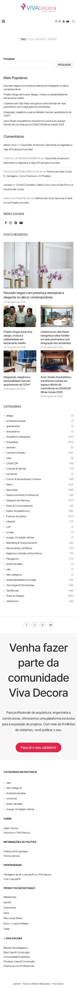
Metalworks (10, 896)
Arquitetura (39, 442)
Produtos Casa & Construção (19, 961)
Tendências (39, 590)
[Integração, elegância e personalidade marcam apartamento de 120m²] (20, 361)
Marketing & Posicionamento (39, 542)
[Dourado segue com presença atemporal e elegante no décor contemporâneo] (38, 265)
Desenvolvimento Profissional (39, 494)
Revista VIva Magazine (16, 947)
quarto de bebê (39, 563)
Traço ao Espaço (39, 595)
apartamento (39, 426)
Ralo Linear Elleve (13, 918)
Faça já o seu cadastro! (38, 747)
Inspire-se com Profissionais (19, 965)
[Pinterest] (63, 21)
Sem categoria (39, 574)
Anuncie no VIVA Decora (17, 832)
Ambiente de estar (39, 420)
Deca (6, 912)
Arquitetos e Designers (39, 436)
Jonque (8, 184)
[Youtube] (67, 21)
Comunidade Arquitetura (17, 956)
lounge (39, 532)
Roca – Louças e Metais (16, 923)
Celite (7, 928)
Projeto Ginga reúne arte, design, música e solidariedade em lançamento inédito (18, 337)
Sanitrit (7, 902)
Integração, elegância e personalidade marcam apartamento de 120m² (17, 380)
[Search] (73, 21)
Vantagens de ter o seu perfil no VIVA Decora (27, 874)
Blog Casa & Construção (17, 952)
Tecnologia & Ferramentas (39, 585)
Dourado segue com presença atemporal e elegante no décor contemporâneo (34, 295)
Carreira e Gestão (39, 452)
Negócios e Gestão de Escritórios (39, 553)
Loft (39, 526)
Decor (39, 484)
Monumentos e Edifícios (39, 548)
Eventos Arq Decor (39, 516)
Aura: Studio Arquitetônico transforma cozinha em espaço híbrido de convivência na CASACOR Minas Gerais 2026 (56, 384)
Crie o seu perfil (12, 878)
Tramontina (10, 907)
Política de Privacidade (16, 851)
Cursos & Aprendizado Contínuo (39, 479)
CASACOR (39, 463)
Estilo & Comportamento (39, 505)
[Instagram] (60, 21)
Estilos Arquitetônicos (39, 510)
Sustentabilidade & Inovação (39, 579)
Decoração (39, 489)
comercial (39, 473)
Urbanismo (39, 601)
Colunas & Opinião (39, 468)
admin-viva (10, 144)
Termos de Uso (12, 855)
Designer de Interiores (39, 500)
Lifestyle (39, 521)
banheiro (39, 447)
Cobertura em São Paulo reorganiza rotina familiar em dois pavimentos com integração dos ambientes (56, 337)
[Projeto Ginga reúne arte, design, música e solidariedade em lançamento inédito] (20, 316)
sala (39, 569)
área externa (39, 431)
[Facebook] (56, 21)
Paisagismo (39, 558)
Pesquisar (9, 58)
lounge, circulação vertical (39, 537)
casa (39, 457)
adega (39, 415)
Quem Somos (11, 828)
